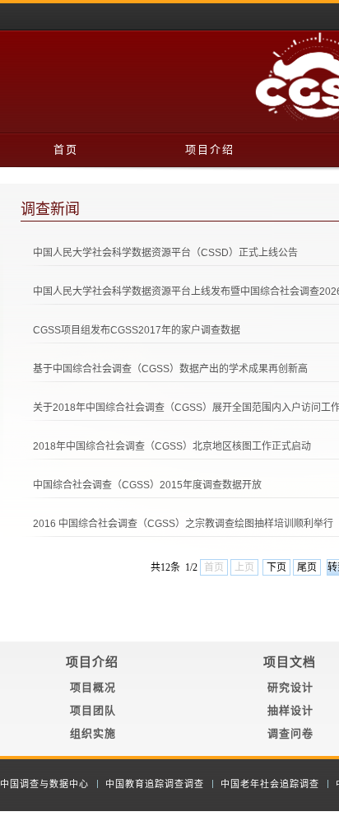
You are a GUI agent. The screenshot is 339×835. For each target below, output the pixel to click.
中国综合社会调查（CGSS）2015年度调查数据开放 (147, 485)
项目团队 (93, 710)
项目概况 (93, 687)
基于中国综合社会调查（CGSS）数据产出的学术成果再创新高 (170, 369)
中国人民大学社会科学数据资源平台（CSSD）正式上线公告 (165, 253)
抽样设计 (290, 710)
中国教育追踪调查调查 (154, 784)
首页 (65, 149)
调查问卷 (290, 733)
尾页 (307, 567)
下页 (276, 567)
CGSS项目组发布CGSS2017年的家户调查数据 (136, 330)
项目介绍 (210, 149)
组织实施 (93, 733)
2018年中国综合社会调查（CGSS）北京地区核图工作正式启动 (172, 446)
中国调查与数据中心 (44, 784)
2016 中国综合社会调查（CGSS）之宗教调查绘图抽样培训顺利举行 (183, 523)
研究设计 (290, 687)
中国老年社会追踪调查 (270, 784)
